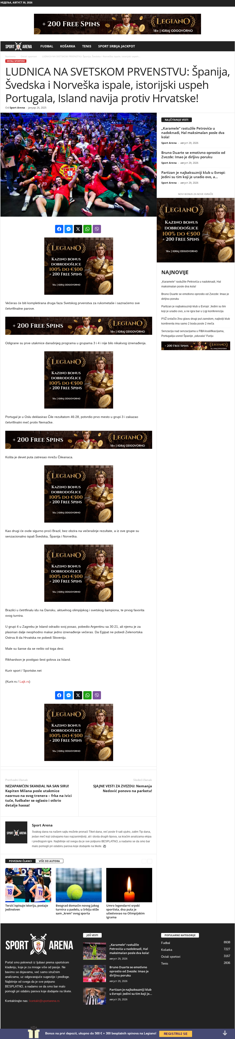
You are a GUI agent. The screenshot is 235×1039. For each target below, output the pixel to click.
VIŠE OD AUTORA (49, 861)
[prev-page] (144, 861)
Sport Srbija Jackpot (116, 46)
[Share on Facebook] (59, 229)
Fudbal (46, 46)
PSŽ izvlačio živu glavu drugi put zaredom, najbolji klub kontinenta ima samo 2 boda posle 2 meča (195, 321)
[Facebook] (210, 3)
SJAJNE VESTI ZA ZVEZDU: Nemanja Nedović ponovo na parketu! (122, 788)
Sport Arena (17, 107)
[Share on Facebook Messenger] (68, 229)
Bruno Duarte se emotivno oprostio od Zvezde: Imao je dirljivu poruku (193, 154)
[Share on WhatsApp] (87, 229)
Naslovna (10, 56)
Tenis (86, 46)
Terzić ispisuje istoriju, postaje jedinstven (26, 907)
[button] (228, 46)
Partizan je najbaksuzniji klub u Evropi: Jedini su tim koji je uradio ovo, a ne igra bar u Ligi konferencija (193, 309)
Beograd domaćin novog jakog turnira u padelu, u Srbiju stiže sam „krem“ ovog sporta (77, 909)
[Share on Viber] (97, 229)
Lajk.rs (24, 681)
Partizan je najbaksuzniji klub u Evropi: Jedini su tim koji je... (130, 991)
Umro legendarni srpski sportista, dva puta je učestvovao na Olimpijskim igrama (125, 911)
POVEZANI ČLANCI (20, 861)
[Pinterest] (224, 3)
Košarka (67, 46)
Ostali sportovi (28, 56)
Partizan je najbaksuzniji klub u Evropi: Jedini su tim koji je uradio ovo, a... (193, 174)
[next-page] (150, 861)
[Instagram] (217, 3)
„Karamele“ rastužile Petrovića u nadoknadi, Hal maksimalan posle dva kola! (192, 132)
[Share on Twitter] (78, 229)
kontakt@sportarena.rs (44, 1001)
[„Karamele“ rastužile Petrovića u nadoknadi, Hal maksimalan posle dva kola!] (94, 951)
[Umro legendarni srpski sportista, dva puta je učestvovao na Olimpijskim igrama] (129, 885)
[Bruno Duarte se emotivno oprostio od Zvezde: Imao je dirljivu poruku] (94, 973)
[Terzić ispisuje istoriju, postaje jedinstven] (28, 885)
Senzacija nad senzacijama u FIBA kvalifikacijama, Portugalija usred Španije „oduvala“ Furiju (192, 334)
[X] (231, 3)
